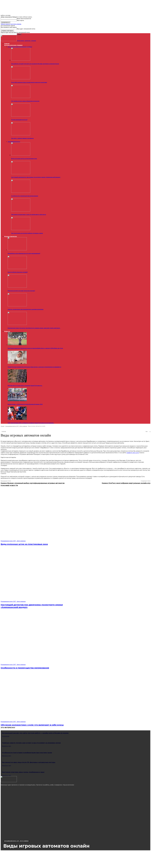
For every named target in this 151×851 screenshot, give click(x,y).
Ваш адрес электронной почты (26, 29)
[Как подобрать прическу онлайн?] (17, 268)
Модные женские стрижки (13, 45)
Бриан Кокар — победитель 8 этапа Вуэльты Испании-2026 (25, 404)
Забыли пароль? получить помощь (11, 24)
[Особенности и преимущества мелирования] (20, 192)
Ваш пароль (20, 20)
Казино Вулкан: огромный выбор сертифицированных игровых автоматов (32, 483)
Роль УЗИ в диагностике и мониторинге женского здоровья (29, 82)
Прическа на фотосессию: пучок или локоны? (21, 290)
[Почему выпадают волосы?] (20, 116)
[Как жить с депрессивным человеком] (20, 135)
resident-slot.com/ (132, 453)
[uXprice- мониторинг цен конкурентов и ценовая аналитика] (17, 306)
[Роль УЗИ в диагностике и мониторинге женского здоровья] (20, 79)
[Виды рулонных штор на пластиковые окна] (20, 155)
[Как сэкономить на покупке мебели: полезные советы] (20, 229)
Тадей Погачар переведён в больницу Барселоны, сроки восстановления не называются (34, 367)
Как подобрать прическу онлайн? (18, 272)
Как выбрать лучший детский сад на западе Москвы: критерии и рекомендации (35, 63)
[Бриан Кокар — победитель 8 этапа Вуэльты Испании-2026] (17, 400)
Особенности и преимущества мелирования (24, 196)
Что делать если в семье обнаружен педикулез (25, 101)
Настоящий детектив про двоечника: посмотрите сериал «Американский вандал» (35, 177)
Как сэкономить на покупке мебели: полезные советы (27, 233)
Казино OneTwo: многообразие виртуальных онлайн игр (126, 483)
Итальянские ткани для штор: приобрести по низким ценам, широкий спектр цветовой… (34, 328)
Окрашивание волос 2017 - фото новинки (16, 426)
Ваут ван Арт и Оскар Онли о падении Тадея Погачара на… (25, 385)
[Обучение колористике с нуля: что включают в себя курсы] (20, 211)
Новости (7, 331)
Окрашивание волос (14, 141)
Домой (2, 426)
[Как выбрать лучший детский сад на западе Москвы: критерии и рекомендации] (20, 60)
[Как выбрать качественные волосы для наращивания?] (17, 250)
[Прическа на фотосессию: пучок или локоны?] (17, 287)
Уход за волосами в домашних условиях (20, 46)
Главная (6, 43)
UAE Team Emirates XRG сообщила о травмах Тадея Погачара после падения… (31, 423)
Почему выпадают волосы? (19, 119)
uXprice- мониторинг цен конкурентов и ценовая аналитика (25, 309)
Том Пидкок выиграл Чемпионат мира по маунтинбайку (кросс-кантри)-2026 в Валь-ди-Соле (35, 348)
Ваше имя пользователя (24, 18)
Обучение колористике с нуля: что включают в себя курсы (28, 214)
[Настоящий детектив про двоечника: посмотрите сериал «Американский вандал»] (20, 173)
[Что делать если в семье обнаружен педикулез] (20, 97)
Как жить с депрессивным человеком (22, 138)
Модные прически (10, 236)
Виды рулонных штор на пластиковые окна (24, 158)
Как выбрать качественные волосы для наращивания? (24, 253)
